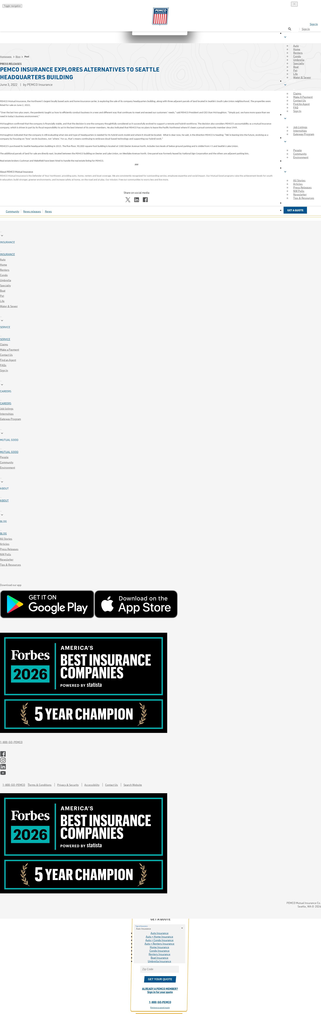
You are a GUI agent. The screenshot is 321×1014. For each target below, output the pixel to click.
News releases (32, 211)
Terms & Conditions (39, 785)
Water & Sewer (302, 77)
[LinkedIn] (160, 767)
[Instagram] (160, 760)
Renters (4, 270)
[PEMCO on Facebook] (160, 754)
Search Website (133, 785)
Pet (2, 296)
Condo (4, 275)
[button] (294, 203)
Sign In (314, 24)
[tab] (160, 238)
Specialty (5, 285)
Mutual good (9, 452)
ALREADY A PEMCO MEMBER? (160, 990)
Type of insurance (141, 926)
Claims (4, 344)
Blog (18, 56)
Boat (2, 290)
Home (3, 264)
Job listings (6, 408)
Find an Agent (8, 360)
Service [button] (289, 83)
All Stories (6, 538)
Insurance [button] (291, 35)
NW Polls (5, 554)
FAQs (3, 365)
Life (2, 301)
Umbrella (5, 280)
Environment (7, 467)
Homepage (6, 56)
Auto (3, 259)
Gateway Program (10, 419)
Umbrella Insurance (159, 961)
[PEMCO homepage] (160, 16)
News (48, 211)
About (4, 500)
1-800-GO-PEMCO (11, 742)
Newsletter (6, 559)
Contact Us (6, 354)
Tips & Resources (303, 198)
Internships (7, 413)
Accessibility (91, 785)
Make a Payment (9, 349)
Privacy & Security (68, 785)
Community (12, 211)
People (4, 457)
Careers (5, 403)
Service (5, 339)
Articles (4, 544)
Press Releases (9, 549)
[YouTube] (160, 773)
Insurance (7, 254)
